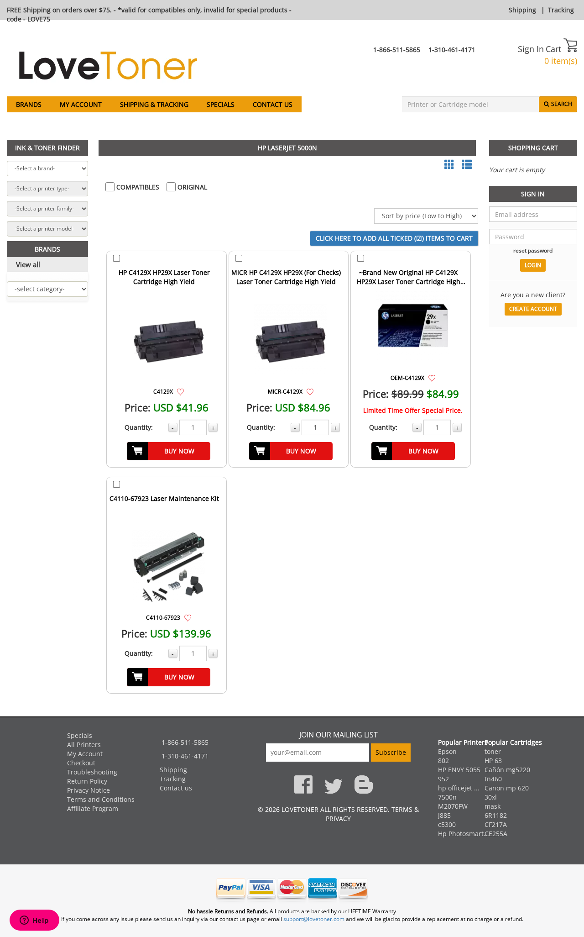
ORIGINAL (191, 187)
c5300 (447, 824)
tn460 (493, 778)
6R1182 (496, 815)
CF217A (496, 824)
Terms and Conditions (101, 799)
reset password (533, 250)
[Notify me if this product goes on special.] (180, 391)
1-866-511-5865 (396, 49)
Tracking (561, 9)
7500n (447, 797)
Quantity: (139, 427)
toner (493, 751)
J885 (444, 815)
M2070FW (453, 806)
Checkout (81, 762)
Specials (221, 104)
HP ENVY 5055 (459, 769)
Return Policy (87, 781)
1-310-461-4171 (451, 49)
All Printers (84, 744)
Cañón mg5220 (507, 769)
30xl (491, 797)
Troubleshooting (92, 772)
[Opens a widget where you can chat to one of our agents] (34, 921)
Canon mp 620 (507, 788)
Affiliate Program (92, 808)
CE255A (496, 833)
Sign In (531, 48)
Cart (554, 48)
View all (28, 264)
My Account (81, 104)
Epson (447, 751)
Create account (533, 309)
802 (443, 760)
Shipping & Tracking (154, 104)
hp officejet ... (459, 788)
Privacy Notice (88, 790)
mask (493, 806)
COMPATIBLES (137, 187)
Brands (29, 104)
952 (443, 778)
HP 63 (493, 760)
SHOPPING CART (533, 147)
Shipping (522, 9)
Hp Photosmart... (463, 833)
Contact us (272, 104)
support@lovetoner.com (313, 919)
